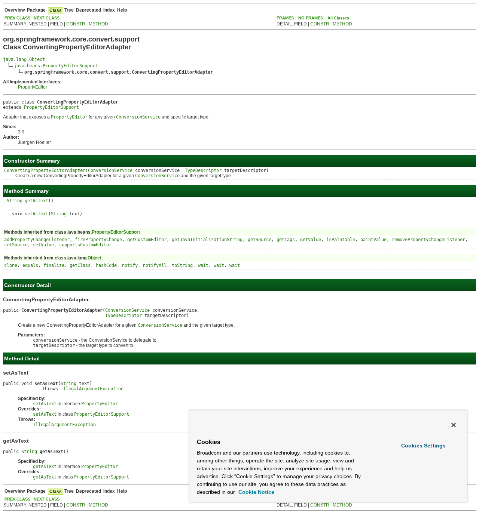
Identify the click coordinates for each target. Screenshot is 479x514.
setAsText (36, 213)
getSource (259, 239)
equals (30, 265)
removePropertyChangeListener (428, 239)
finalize (53, 265)
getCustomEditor (147, 239)
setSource (16, 244)
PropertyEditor (32, 87)
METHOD (98, 24)
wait (203, 265)
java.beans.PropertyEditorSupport (56, 65)
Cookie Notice (255, 492)
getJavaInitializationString (207, 239)
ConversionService (110, 170)
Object (94, 258)
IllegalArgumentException (92, 388)
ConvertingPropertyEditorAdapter (44, 170)
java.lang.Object (24, 59)
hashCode (106, 265)
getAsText (36, 200)
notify (130, 265)
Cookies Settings (423, 446)
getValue (310, 239)
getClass (80, 265)
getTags (286, 239)
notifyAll (155, 265)
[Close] (453, 425)
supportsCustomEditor (85, 244)
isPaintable (340, 239)
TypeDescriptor (203, 170)
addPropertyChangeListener (37, 239)
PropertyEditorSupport (51, 107)
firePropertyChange (98, 239)
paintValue (373, 239)
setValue (43, 244)
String (14, 200)
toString (182, 265)
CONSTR (75, 24)
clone (10, 265)
